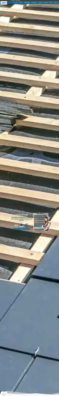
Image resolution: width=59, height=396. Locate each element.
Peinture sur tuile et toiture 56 (51, 2)
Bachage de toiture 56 (16, 2)
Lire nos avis (4, 394)
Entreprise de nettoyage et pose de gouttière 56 (34, 2)
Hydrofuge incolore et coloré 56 (20, 2)
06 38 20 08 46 (18, 0)
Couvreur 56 (13, 2)
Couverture (21, 215)
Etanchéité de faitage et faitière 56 (56, 2)
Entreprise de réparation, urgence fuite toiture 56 (27, 2)
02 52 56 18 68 (13, 0)
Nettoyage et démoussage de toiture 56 (40, 2)
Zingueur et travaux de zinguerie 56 (46, 2)
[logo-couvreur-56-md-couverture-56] (4, 3)
